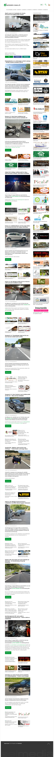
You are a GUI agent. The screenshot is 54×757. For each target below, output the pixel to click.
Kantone (14, 9)
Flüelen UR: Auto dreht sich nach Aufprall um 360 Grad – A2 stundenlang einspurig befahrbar (17, 561)
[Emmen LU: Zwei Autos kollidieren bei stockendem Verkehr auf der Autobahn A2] (17, 128)
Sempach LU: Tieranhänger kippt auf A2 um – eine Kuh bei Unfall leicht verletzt (17, 336)
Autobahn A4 (34, 9)
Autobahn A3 (29, 9)
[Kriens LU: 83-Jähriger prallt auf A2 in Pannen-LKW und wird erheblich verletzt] (17, 292)
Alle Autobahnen (9, 9)
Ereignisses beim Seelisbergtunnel (17, 199)
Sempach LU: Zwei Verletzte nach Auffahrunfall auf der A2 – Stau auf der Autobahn (17, 395)
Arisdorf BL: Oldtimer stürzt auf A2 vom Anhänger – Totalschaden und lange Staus (16, 448)
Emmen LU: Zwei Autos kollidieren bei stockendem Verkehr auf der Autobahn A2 (16, 117)
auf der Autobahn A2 (15, 196)
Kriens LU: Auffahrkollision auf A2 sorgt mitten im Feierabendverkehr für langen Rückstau (17, 226)
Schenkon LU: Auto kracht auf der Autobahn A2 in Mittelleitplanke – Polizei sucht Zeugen (17, 675)
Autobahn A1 (19, 9)
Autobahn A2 (24, 9)
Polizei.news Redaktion (13, 82)
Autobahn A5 (40, 9)
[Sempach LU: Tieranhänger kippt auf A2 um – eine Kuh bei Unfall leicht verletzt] (17, 349)
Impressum (6, 743)
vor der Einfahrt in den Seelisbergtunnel (18, 644)
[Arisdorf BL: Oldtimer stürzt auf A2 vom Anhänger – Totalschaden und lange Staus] (17, 459)
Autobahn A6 (45, 9)
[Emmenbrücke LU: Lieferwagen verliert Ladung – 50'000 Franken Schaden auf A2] (17, 72)
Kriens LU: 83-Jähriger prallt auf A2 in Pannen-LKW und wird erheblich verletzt (17, 282)
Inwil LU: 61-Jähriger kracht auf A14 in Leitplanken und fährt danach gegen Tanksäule (17, 502)
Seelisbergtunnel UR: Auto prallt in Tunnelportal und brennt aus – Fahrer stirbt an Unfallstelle (17, 617)
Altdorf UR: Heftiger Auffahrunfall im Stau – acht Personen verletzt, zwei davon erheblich (17, 173)
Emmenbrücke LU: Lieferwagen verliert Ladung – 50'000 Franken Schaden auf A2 (17, 61)
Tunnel (6, 309)
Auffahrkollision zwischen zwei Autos (12, 147)
